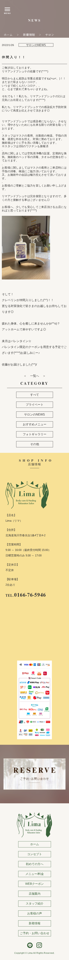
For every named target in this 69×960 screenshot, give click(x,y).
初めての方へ (34, 864)
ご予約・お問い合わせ (34, 933)
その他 (34, 444)
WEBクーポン (34, 883)
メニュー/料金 (34, 873)
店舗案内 (34, 893)
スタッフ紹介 (34, 903)
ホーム (34, 844)
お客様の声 (34, 913)
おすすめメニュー (34, 424)
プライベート (34, 404)
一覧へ (34, 375)
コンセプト (34, 854)
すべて (34, 394)
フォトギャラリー (34, 434)
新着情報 (34, 923)
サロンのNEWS (34, 414)
